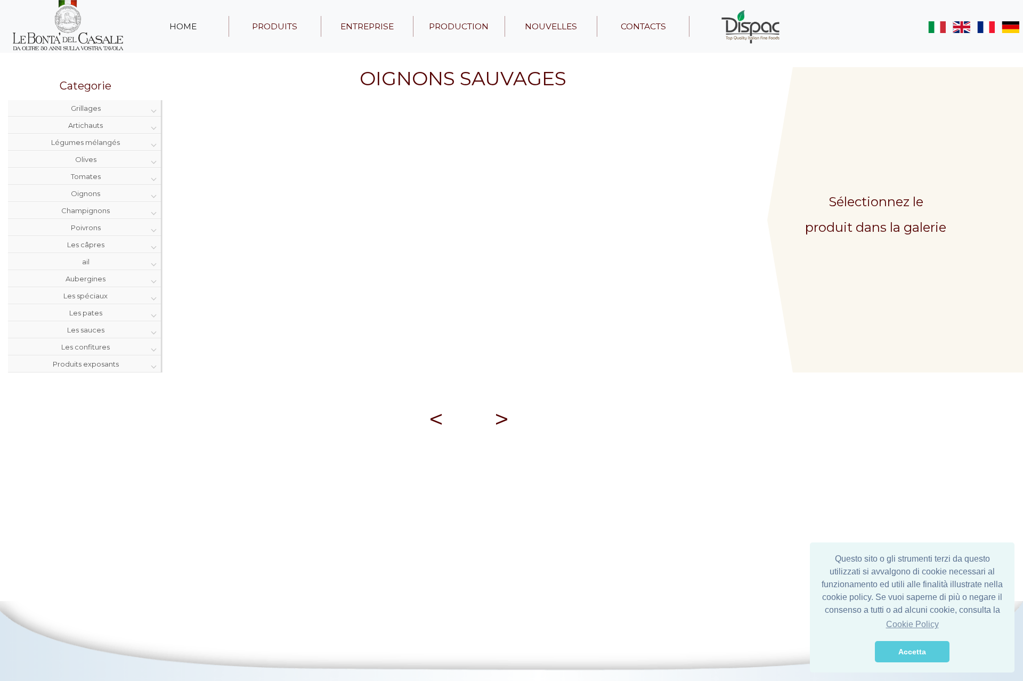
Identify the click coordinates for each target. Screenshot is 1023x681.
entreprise (367, 26)
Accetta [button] (912, 651)
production (459, 26)
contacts (643, 26)
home (183, 26)
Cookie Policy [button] (912, 624)
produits (274, 26)
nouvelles (551, 26)
